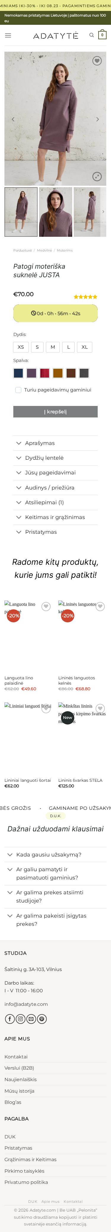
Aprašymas (40, 443)
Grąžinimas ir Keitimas (30, 1159)
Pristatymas (18, 1148)
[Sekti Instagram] (20, 1019)
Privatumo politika (26, 1182)
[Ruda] (71, 373)
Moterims (65, 250)
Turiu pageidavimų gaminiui (57, 390)
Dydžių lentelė (44, 458)
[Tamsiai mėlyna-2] (18, 373)
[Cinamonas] (58, 373)
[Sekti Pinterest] (42, 1019)
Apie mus (50, 1201)
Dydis (19, 334)
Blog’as (12, 1102)
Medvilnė (44, 250)
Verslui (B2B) (19, 1068)
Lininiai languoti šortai (27, 780)
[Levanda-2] (31, 373)
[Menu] (8, 35)
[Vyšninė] (45, 373)
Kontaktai (16, 1057)
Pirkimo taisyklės (24, 1171)
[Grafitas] (84, 373)
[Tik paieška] (91, 35)
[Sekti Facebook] (10, 1019)
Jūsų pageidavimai (50, 472)
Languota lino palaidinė (18, 680)
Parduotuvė (22, 250)
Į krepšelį (55, 412)
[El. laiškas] (31, 1019)
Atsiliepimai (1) (44, 502)
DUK (9, 1137)
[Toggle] (19, 444)
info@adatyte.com (26, 1004)
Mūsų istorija (19, 1091)
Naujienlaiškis (20, 1079)
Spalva (20, 360)
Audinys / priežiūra (50, 487)
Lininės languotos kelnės (76, 680)
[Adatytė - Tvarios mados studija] (55, 35)
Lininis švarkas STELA (80, 780)
